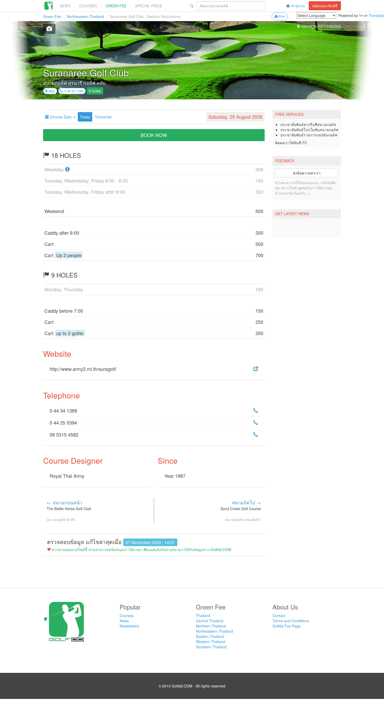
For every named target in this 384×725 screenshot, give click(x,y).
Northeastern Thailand (85, 16)
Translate (376, 15)
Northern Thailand (211, 626)
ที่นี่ (304, 142)
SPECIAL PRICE (148, 5)
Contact (278, 615)
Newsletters (129, 626)
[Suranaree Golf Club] (49, 29)
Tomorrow (103, 116)
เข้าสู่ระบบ (298, 5)
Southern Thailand (211, 646)
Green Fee (116, 5)
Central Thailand (209, 620)
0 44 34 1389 (73, 91)
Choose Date (61, 116)
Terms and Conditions (290, 620)
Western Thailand (210, 641)
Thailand (203, 615)
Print (281, 16)
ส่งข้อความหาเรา (307, 173)
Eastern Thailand (210, 636)
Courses (88, 5)
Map (51, 91)
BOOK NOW (154, 134)
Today (85, 116)
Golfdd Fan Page (286, 626)
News (65, 5)
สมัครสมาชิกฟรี (325, 5)
